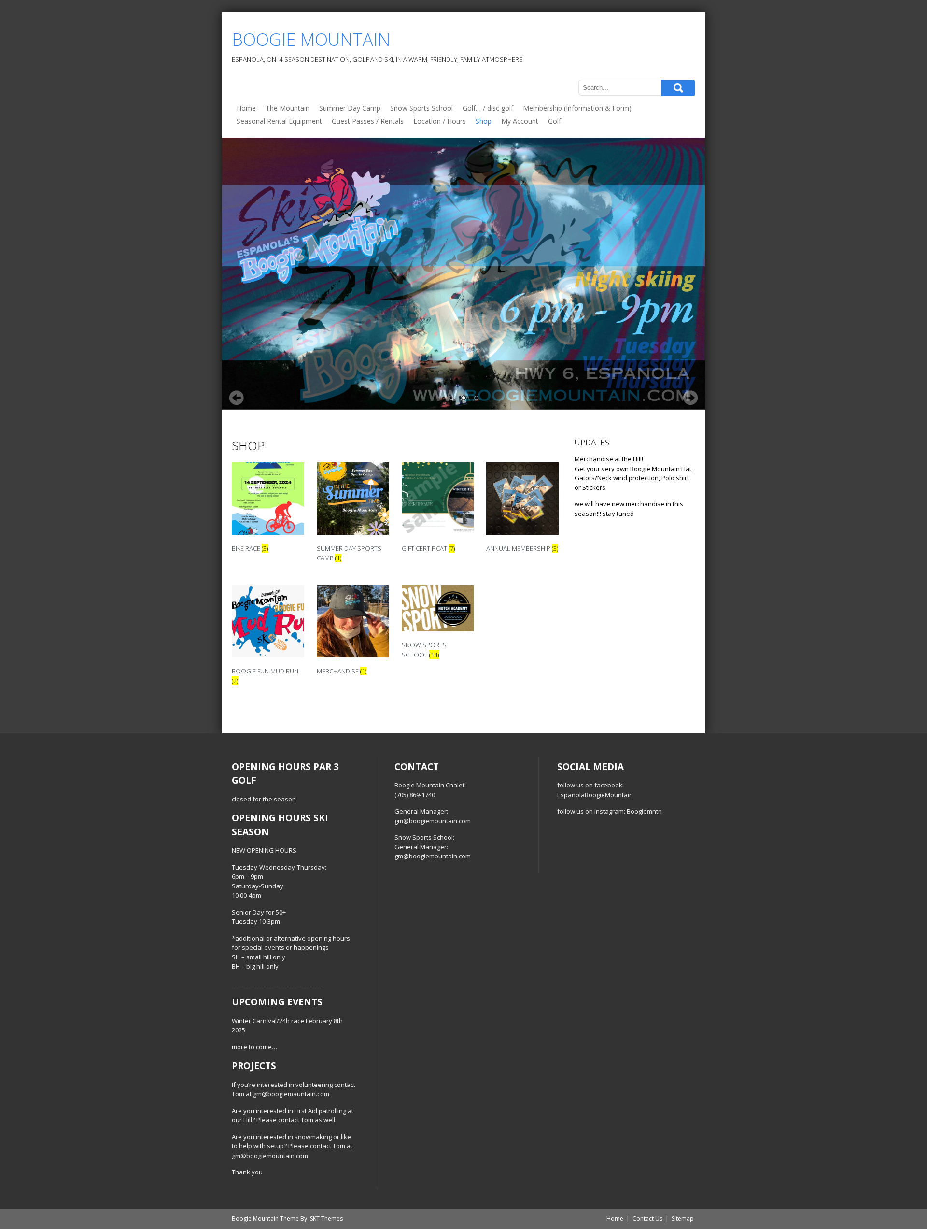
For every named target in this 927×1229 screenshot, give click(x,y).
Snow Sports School (421, 108)
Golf (554, 121)
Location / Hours (439, 121)
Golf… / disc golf (488, 108)
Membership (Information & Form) (577, 108)
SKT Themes (326, 1219)
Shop (484, 121)
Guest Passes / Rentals (368, 121)
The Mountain (287, 108)
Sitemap (683, 1219)
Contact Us (647, 1219)
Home (246, 108)
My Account (519, 121)
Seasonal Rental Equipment (279, 121)
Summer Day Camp (349, 108)
